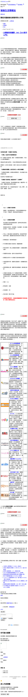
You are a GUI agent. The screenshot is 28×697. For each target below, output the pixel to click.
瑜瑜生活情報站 (8, 10)
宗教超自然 (11, 606)
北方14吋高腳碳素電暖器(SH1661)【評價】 (13, 572)
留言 (11, 603)
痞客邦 (8, 603)
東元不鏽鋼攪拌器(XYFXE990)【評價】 (12, 576)
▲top (2, 609)
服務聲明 (14, 678)
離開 (8, 694)
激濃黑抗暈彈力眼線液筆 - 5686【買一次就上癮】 (15, 584)
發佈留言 (3, 620)
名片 (4, 26)
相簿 (4, 23)
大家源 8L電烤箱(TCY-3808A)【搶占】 (12, 566)
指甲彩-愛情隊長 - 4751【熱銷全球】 (12, 571)
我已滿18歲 (3, 694)
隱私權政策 (24, 676)
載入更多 (3, 611)
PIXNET (6, 676)
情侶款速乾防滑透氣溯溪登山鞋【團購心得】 (14, 574)
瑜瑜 (2, 595)
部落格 (5, 25)
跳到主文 (3, 14)
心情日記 (12, 21)
